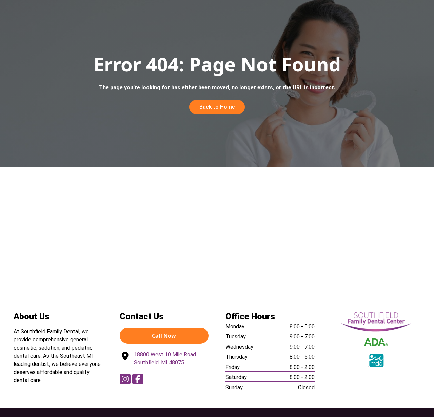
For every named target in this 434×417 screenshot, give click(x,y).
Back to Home (217, 107)
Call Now (164, 335)
